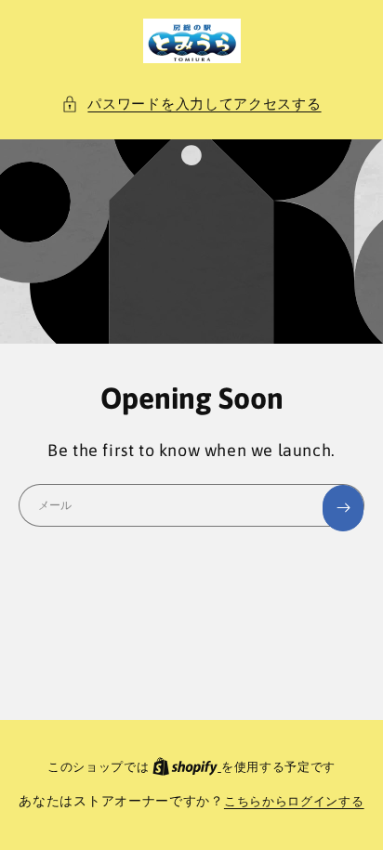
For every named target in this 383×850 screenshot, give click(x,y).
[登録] (343, 508)
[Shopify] (186, 767)
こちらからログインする (294, 801)
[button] (191, 103)
